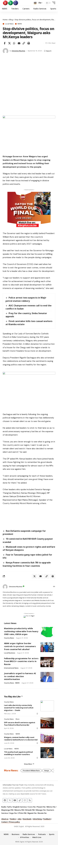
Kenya (46, 771)
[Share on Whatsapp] (14, 43)
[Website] (54, 587)
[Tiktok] (20, 800)
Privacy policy (14, 822)
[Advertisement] (29, 85)
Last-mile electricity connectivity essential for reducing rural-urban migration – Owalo (18, 707)
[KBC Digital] (10, 2)
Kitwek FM (30, 810)
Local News (9, 24)
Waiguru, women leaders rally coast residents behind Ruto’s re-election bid (20, 738)
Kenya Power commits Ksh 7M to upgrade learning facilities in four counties (27, 564)
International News (11, 668)
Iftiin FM (22, 813)
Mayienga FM (7, 810)
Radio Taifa (6, 807)
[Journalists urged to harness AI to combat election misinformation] (47, 677)
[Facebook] (5, 800)
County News (9, 638)
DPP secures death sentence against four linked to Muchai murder (19, 723)
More (17, 719)
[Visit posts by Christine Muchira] (5, 51)
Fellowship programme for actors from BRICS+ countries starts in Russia (21, 661)
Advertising (37, 819)
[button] (35, 3)
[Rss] (30, 800)
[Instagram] (25, 800)
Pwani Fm (41, 807)
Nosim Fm (42, 813)
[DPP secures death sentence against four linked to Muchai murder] (47, 723)
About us (4, 819)
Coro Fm (31, 807)
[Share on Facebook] (4, 43)
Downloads (27, 819)
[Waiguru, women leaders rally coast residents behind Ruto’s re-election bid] (47, 737)
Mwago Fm (41, 810)
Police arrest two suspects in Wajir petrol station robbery (26, 299)
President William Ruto (31, 771)
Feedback (47, 819)
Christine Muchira (18, 51)
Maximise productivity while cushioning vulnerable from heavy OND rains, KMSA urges (21, 631)
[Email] (19, 43)
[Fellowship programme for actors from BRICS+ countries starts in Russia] (47, 662)
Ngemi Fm (32, 813)
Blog (11, 19)
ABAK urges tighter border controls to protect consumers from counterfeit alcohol (20, 646)
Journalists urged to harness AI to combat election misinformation (20, 676)
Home (5, 19)
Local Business (9, 653)
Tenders (13, 819)
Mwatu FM (19, 810)
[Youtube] (15, 800)
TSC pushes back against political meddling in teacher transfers (18, 753)
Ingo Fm (13, 813)
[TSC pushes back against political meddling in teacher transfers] (47, 752)
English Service (20, 807)
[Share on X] (9, 43)
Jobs (19, 819)
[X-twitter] (10, 800)
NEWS (20, 24)
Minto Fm (51, 807)
